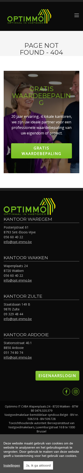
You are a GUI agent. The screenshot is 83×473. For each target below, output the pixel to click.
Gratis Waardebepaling (41, 151)
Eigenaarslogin (57, 375)
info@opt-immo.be (18, 242)
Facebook (66, 391)
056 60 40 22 (13, 237)
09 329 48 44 (13, 314)
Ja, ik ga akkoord (38, 465)
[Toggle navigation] (76, 15)
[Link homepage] (29, 16)
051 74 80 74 (13, 352)
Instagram (75, 391)
